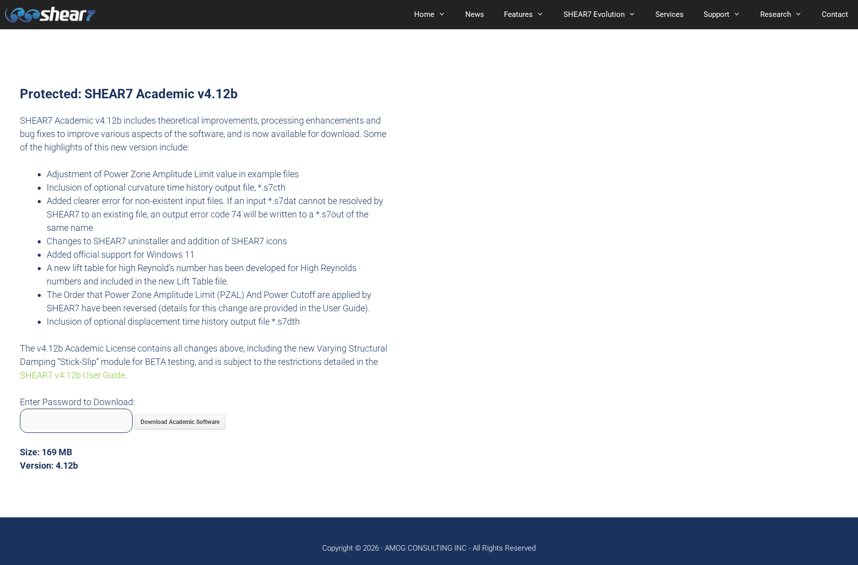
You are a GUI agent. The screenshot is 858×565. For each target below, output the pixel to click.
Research (775, 14)
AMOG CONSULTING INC (426, 548)
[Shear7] (50, 14)
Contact (835, 14)
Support (716, 14)
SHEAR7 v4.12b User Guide (72, 375)
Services (669, 14)
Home (424, 14)
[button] (444, 14)
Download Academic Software (180, 422)
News (474, 14)
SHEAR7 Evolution (594, 14)
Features (518, 14)
